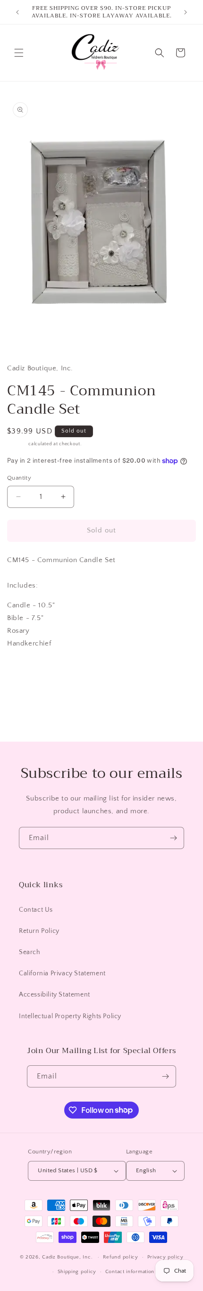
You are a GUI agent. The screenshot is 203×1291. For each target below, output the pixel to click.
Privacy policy (165, 1257)
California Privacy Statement (62, 973)
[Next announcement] (185, 12)
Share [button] (25, 671)
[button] (18, 52)
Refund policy (120, 1257)
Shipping (17, 444)
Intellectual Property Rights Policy (70, 1016)
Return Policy (39, 931)
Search (30, 952)
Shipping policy (77, 1272)
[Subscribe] (173, 838)
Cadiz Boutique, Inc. (67, 1257)
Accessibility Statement (54, 994)
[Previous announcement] (17, 12)
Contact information (129, 1272)
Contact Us (36, 910)
